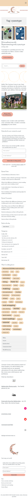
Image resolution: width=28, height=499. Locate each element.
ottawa (5, 298)
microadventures (7, 292)
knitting (15, 285)
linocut (22, 285)
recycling (4, 302)
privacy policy (20, 164)
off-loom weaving (16, 295)
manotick (15, 289)
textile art (19, 319)
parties (18, 298)
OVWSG (12, 298)
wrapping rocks (5, 332)
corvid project (6, 275)
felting (5, 282)
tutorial (6, 322)
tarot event (22, 312)
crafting (14, 275)
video (21, 322)
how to (22, 282)
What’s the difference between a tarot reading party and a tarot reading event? (12, 207)
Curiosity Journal (5, 249)
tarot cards (14, 312)
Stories (3, 254)
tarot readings (9, 319)
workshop (4, 124)
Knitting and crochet (6, 240)
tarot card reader (6, 312)
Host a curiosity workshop (7, 480)
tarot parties (17, 315)
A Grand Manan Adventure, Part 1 (10, 174)
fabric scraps (16, 278)
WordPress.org (7, 349)
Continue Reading (7, 57)
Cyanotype (4, 236)
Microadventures (5, 252)
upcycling (15, 322)
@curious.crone (6, 414)
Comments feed (7, 346)
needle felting (6, 295)
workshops (17, 329)
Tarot (2, 257)
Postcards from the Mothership (11, 401)
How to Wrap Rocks (18, 212)
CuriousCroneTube (7, 424)
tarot (24, 308)
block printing (5, 271)
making (6, 288)
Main (2, 478)
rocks (11, 302)
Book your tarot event (6, 483)
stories (16, 308)
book (12, 271)
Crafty (3, 234)
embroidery (6, 278)
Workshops (4, 260)
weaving (15, 326)
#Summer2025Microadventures (13, 268)
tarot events (7, 315)
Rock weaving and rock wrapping (9, 244)
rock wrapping (9, 305)
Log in (4, 340)
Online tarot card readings (7, 485)
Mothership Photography (9, 386)
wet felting (6, 329)
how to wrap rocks (7, 285)
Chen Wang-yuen (6, 206)
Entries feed (6, 343)
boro (17, 271)
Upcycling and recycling (7, 246)
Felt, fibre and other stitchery (8, 238)
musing (18, 292)
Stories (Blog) (4, 487)
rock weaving (19, 302)
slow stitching (6, 308)
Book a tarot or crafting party (7, 114)
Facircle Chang (5, 214)
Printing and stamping (6, 242)
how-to (14, 281)
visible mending (7, 326)
